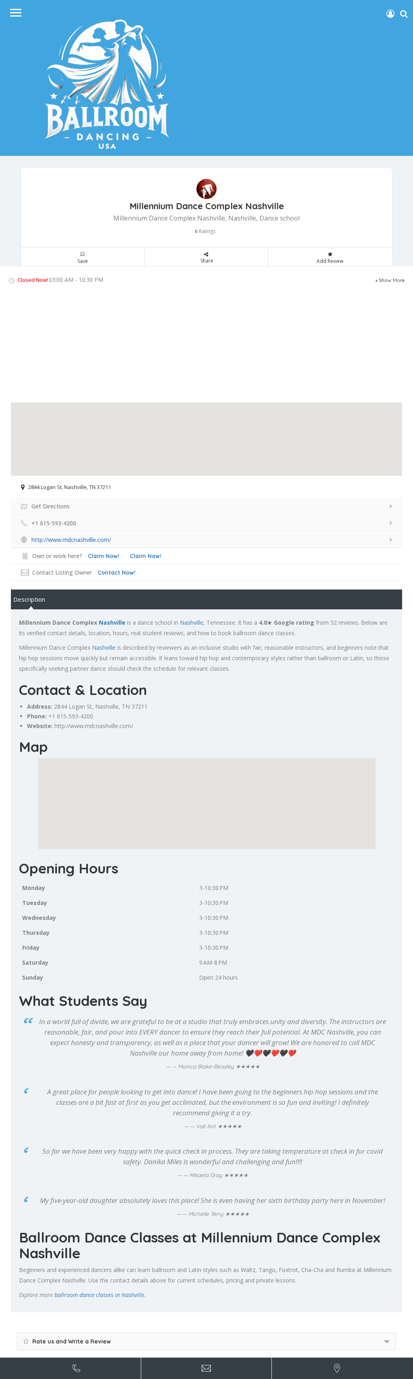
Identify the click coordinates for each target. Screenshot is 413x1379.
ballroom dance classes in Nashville (99, 1295)
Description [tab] (29, 599)
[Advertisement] (206, 346)
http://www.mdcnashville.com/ (93, 726)
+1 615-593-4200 (70, 716)
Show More (392, 280)
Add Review (330, 261)
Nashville (112, 622)
